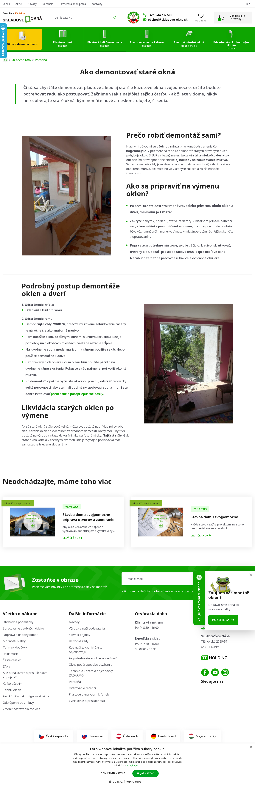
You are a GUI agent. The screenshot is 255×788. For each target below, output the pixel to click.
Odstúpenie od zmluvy (18, 703)
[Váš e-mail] (187, 578)
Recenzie (47, 4)
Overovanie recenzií (83, 688)
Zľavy (6, 666)
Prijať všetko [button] (145, 773)
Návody (32, 4)
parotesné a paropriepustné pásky (77, 394)
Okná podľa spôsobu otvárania (90, 665)
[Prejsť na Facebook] (205, 672)
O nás (6, 4)
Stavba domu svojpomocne (214, 517)
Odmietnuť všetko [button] (113, 773)
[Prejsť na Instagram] (225, 672)
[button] (127, 782)
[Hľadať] (115, 17)
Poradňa (41, 60)
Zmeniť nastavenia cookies (21, 709)
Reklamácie (10, 654)
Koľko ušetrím (12, 684)
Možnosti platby (14, 641)
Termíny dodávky (15, 647)
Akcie (18, 4)
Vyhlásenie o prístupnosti (87, 701)
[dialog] (127, 765)
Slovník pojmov (79, 635)
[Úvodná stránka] (5, 59)
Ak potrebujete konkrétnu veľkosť (92, 658)
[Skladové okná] (22, 19)
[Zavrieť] (250, 575)
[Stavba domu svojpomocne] (160, 522)
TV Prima (20, 13)
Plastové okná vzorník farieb (89, 694)
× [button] (250, 747)
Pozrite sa (220, 620)
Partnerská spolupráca (72, 4)
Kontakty (96, 4)
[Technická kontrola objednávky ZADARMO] (133, 17)
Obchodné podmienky (18, 622)
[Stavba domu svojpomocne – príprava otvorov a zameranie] (32, 522)
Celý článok (71, 538)
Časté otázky (12, 660)
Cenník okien (12, 690)
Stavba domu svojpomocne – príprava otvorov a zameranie (88, 517)
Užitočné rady (21, 60)
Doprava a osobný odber (20, 635)
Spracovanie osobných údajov (23, 628)
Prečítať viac (134, 765)
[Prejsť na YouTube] (215, 672)
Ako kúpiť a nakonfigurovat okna (26, 696)
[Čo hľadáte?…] (85, 17)
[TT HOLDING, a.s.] (214, 657)
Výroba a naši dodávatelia (87, 628)
